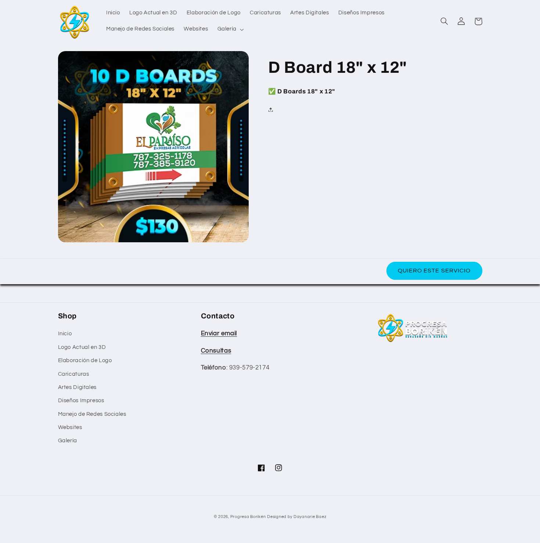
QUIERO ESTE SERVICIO (434, 271)
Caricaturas (73, 374)
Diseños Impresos (81, 400)
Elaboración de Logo (85, 360)
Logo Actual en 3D (82, 347)
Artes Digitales (77, 387)
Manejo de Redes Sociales (92, 414)
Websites (70, 427)
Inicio (65, 333)
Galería (67, 440)
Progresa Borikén (248, 517)
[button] (230, 29)
